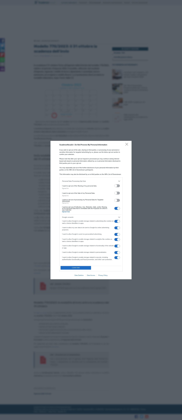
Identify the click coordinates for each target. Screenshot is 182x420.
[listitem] (91, 181)
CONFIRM (76, 268)
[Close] (127, 145)
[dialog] (91, 210)
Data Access (91, 275)
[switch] (117, 185)
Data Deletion (79, 275)
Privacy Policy (103, 275)
